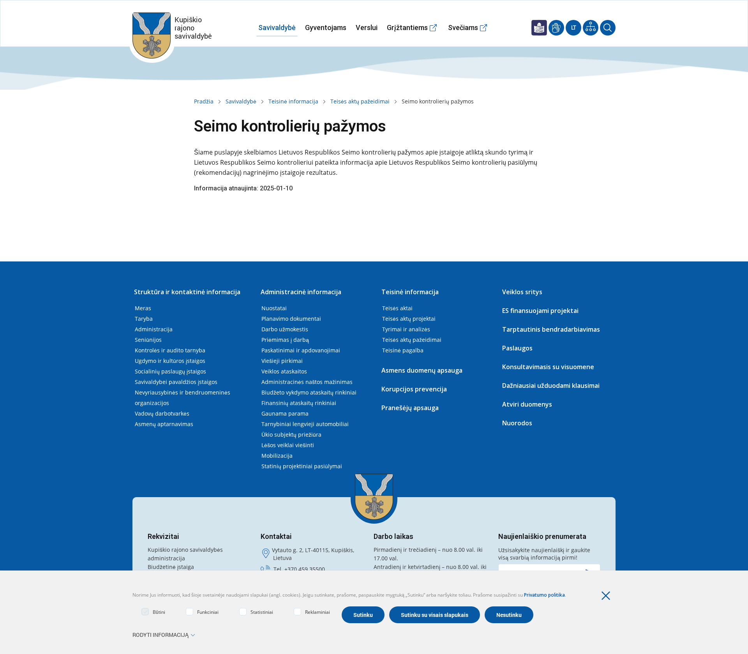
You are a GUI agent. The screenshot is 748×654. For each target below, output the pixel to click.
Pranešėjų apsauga (410, 407)
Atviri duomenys (527, 404)
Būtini (159, 612)
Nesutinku (509, 614)
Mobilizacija (277, 455)
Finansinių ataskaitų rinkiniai (298, 403)
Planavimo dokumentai (291, 318)
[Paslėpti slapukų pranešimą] (608, 596)
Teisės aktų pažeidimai (360, 101)
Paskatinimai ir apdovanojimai (300, 350)
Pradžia (203, 101)
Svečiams (463, 27)
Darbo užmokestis (284, 329)
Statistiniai (262, 612)
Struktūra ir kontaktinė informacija (187, 292)
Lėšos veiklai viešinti (287, 445)
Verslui (367, 27)
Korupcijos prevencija (414, 389)
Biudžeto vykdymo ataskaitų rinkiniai (308, 392)
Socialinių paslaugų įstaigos (170, 371)
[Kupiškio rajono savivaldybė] (374, 497)
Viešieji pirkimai (282, 360)
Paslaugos (517, 348)
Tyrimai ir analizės (406, 329)
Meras (143, 308)
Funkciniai (208, 612)
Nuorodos (517, 423)
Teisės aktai (397, 308)
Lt (573, 28)
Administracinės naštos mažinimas (307, 382)
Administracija (154, 329)
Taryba (144, 318)
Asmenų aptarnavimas (164, 424)
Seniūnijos (148, 339)
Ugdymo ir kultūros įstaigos (170, 360)
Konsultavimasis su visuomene (548, 367)
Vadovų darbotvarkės (162, 413)
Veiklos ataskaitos (284, 371)
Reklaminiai (317, 612)
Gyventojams (325, 27)
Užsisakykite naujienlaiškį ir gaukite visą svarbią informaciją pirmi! (544, 553)
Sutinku (363, 614)
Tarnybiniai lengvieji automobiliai (305, 424)
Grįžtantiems (407, 27)
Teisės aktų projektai (409, 318)
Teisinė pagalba (402, 350)
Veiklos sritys (522, 292)
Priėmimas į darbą (285, 339)
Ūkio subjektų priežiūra (291, 434)
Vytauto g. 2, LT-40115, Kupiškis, (313, 550)
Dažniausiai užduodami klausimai (551, 385)
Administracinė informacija (301, 292)
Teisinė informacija (293, 101)
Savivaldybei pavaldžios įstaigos (176, 382)
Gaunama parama (285, 413)
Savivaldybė (277, 27)
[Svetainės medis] (590, 28)
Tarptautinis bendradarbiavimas (551, 329)
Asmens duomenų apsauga (421, 370)
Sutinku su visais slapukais (434, 614)
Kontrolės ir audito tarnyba (170, 350)
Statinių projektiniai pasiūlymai (301, 466)
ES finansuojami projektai (540, 310)
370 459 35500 (306, 569)
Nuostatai (274, 308)
